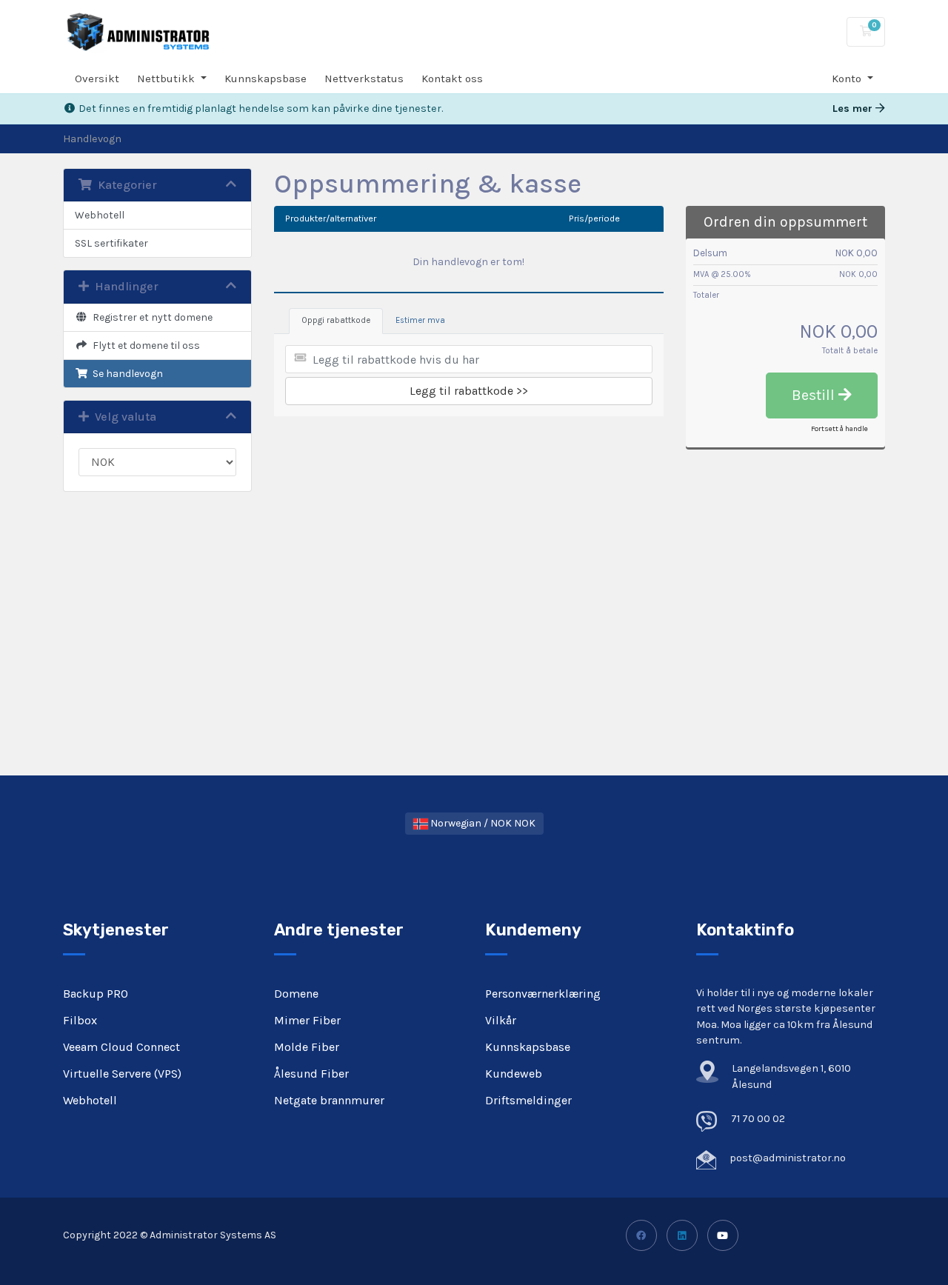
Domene (296, 994)
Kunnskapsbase (265, 78)
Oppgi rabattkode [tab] (335, 320)
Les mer (853, 108)
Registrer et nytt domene (150, 317)
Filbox (80, 1020)
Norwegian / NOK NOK (481, 823)
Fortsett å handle (839, 428)
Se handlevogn (125, 373)
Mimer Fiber (307, 1020)
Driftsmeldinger (528, 1100)
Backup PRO (95, 994)
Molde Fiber (306, 1047)
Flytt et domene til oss (144, 345)
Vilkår (500, 1020)
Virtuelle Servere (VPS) (122, 1074)
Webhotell (99, 215)
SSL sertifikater (111, 243)
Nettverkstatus (364, 78)
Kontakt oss (452, 78)
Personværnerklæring (543, 994)
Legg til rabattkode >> (469, 391)
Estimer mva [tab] (420, 320)
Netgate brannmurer (329, 1100)
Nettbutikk (167, 78)
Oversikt (97, 78)
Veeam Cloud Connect (121, 1047)
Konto (848, 78)
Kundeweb (513, 1074)
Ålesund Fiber (311, 1074)
